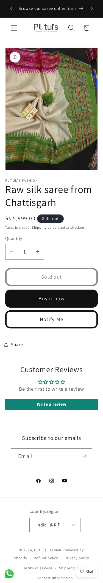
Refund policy (46, 557)
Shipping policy (72, 568)
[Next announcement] (92, 9)
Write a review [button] (51, 404)
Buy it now (51, 298)
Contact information (55, 577)
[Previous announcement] (11, 9)
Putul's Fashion (47, 549)
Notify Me (51, 319)
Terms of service (37, 568)
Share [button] (17, 344)
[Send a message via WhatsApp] (9, 573)
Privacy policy (77, 557)
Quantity (13, 238)
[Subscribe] (84, 456)
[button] (13, 28)
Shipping (39, 227)
